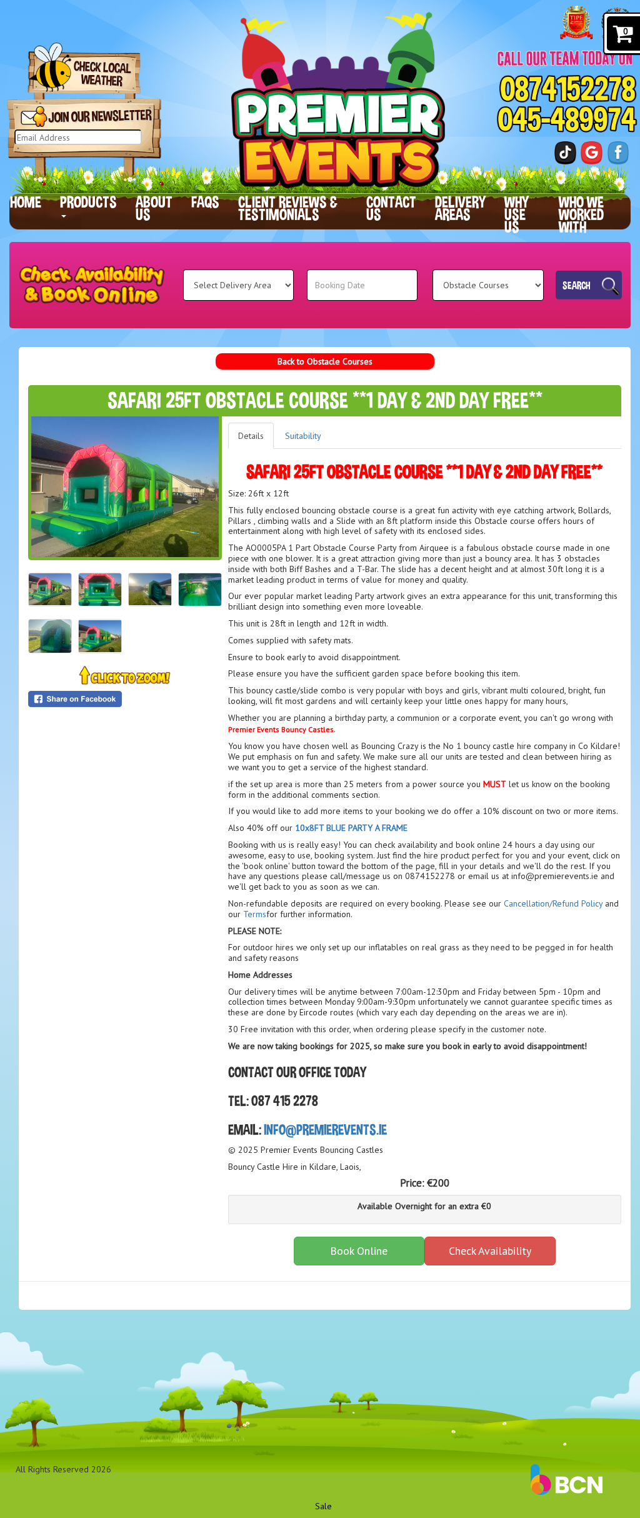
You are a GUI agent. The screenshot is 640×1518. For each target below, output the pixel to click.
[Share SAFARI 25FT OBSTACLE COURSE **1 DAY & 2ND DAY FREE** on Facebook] (125, 699)
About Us (154, 208)
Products (88, 202)
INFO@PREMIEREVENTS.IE (325, 1129)
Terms (254, 914)
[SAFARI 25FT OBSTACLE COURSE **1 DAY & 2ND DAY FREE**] (125, 486)
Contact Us (391, 208)
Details (251, 435)
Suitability (303, 435)
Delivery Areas (460, 208)
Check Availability (490, 1251)
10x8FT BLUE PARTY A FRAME (351, 827)
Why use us (516, 214)
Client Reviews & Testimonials (288, 208)
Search (576, 284)
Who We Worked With (581, 214)
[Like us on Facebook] (618, 152)
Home (25, 202)
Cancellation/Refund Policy (553, 903)
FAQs (205, 202)
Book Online (359, 1251)
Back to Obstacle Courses (325, 361)
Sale (323, 1506)
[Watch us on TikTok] (565, 152)
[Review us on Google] (591, 152)
